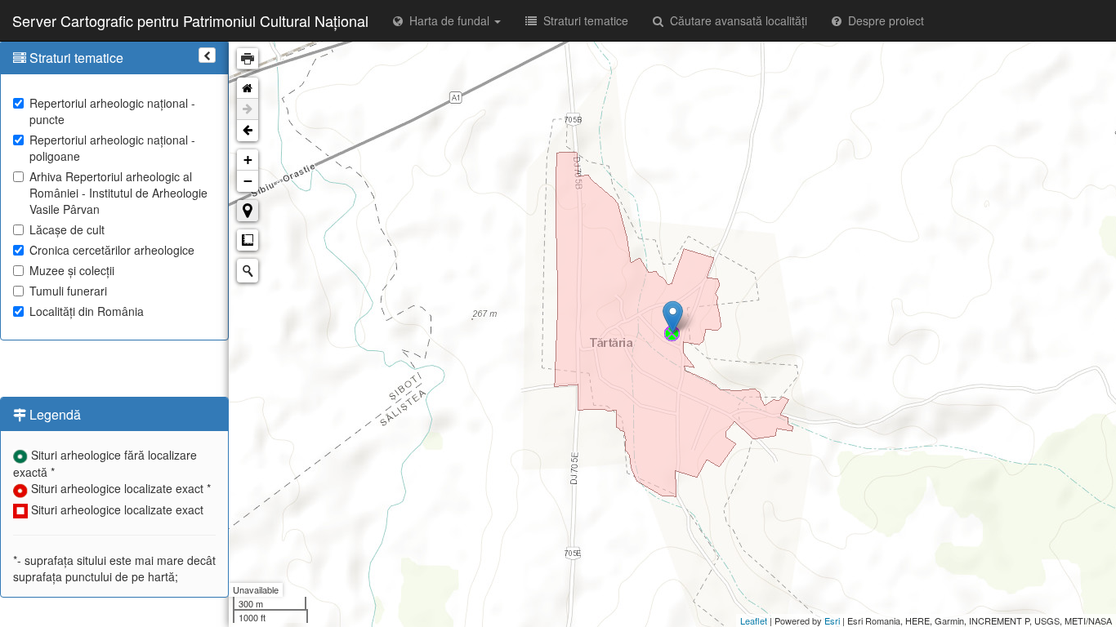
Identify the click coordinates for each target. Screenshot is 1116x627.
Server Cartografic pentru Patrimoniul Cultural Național (190, 20)
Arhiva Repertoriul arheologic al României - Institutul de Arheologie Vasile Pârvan (118, 192)
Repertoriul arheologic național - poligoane (112, 147)
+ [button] (247, 159)
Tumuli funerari (68, 290)
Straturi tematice (582, 20)
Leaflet (753, 620)
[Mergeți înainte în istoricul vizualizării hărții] (247, 109)
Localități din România (86, 311)
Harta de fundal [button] (448, 20)
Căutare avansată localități (735, 20)
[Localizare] (247, 210)
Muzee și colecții (71, 270)
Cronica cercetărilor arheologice (111, 250)
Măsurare (247, 240)
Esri (832, 620)
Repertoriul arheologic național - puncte (112, 111)
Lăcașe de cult (67, 229)
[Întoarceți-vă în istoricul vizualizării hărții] (247, 130)
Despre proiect (882, 20)
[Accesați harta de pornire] (247, 88)
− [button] (247, 180)
